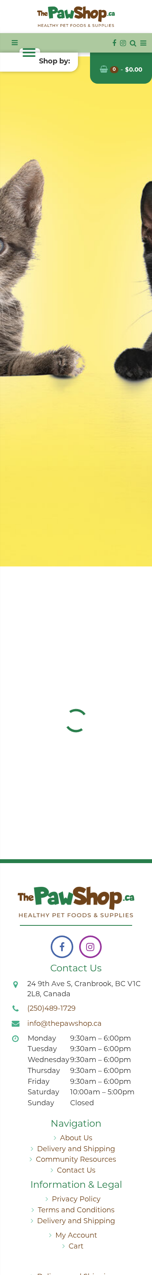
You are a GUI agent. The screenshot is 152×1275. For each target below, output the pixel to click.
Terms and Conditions (76, 1210)
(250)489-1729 (51, 1009)
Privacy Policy (76, 1199)
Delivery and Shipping (76, 1149)
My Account (76, 1236)
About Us (76, 1138)
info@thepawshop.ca (64, 1024)
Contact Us (76, 1171)
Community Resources (76, 1160)
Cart (76, 1246)
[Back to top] (140, 1237)
